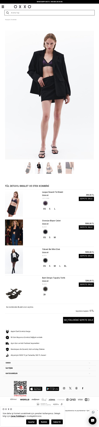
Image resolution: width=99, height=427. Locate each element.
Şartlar (89, 410)
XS (44, 209)
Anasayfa (7, 20)
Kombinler (13, 20)
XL (65, 266)
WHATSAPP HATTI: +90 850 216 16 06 (49, 2)
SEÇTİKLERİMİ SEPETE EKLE (78, 320)
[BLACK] (45, 231)
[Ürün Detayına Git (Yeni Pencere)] (14, 203)
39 (44, 295)
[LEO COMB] (45, 203)
